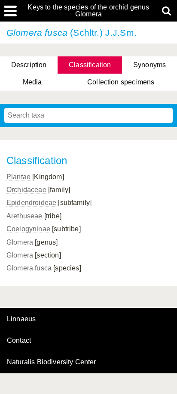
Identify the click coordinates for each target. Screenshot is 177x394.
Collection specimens (120, 82)
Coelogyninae (28, 229)
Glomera (19, 242)
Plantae (18, 176)
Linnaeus (21, 319)
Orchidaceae (26, 189)
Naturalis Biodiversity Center (51, 362)
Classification (90, 64)
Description (29, 64)
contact (19, 340)
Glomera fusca (29, 268)
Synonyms (149, 64)
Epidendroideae (31, 202)
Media (32, 82)
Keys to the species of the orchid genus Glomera (88, 11)
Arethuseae (24, 216)
